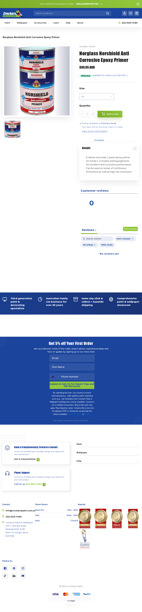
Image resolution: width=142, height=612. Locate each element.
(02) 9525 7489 (34, 484)
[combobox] (72, 13)
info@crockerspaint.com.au (20, 510)
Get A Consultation (25, 459)
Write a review (130, 229)
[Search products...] (107, 13)
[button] (124, 199)
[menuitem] (9, 23)
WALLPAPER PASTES (87, 4)
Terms (87, 414)
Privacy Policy (75, 414)
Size (82, 88)
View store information (94, 131)
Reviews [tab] (89, 230)
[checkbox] (107, 244)
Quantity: (85, 105)
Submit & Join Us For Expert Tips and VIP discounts (72, 385)
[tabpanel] (109, 260)
